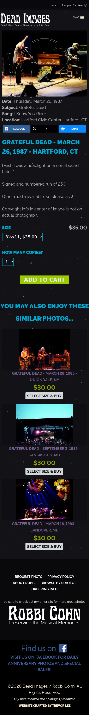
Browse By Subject (58, 583)
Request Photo (28, 577)
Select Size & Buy (44, 396)
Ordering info (44, 589)
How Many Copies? (22, 252)
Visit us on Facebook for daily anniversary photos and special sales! (44, 663)
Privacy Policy (60, 577)
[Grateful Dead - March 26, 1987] (44, 95)
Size (6, 227)
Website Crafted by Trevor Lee (45, 706)
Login (54, 5)
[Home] (25, 20)
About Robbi (24, 583)
